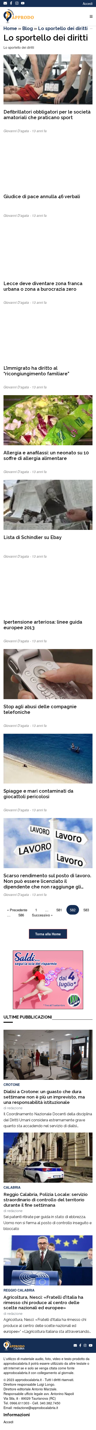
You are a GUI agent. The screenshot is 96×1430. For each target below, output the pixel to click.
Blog (27, 28)
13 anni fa (39, 130)
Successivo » (42, 914)
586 (21, 914)
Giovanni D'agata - (17, 130)
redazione (14, 1108)
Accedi (88, 3)
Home (10, 28)
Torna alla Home (48, 934)
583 (86, 909)
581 (59, 909)
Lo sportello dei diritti (63, 28)
